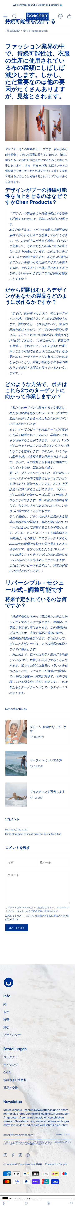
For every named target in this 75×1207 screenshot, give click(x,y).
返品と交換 (10, 1088)
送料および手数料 (15, 1080)
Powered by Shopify (56, 1164)
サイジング (10, 1065)
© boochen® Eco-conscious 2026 (22, 1164)
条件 (6, 1012)
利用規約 (37, 911)
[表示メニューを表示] (5, 16)
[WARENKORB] (69, 16)
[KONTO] (60, 16)
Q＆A (7, 1072)
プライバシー (12, 1035)
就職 (6, 1019)
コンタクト (10, 1057)
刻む (6, 1027)
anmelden (62, 1134)
